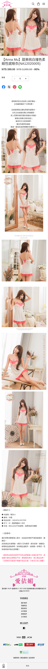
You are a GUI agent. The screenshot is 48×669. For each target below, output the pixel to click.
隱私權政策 (24, 658)
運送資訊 (24, 608)
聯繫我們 (24, 614)
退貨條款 (32, 658)
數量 (3, 77)
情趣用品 (24, 605)
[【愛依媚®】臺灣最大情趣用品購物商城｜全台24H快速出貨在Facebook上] (24, 629)
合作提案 (24, 611)
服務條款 (16, 658)
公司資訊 (24, 617)
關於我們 (24, 603)
